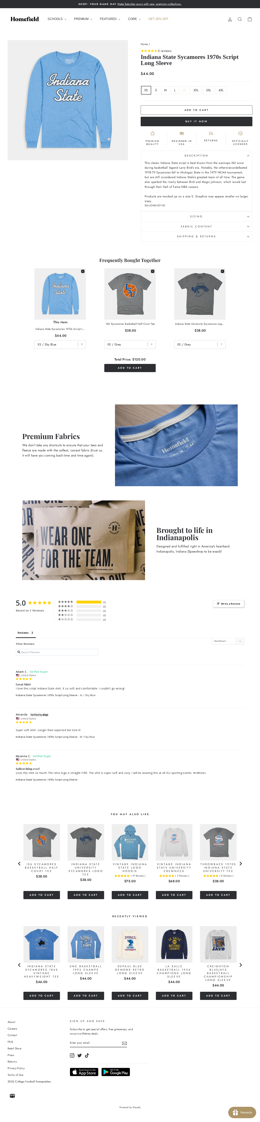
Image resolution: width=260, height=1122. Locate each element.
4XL (221, 90)
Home (144, 44)
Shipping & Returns (196, 236)
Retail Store (14, 1048)
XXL (196, 90)
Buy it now (196, 121)
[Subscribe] (124, 1043)
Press (11, 1055)
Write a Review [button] (230, 603)
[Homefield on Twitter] (79, 1055)
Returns (12, 1061)
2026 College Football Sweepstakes (29, 1081)
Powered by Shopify (130, 1107)
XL (184, 90)
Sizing (196, 216)
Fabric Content (196, 226)
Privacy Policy (16, 1068)
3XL (208, 90)
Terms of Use (15, 1075)
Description (197, 155)
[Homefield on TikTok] (87, 1055)
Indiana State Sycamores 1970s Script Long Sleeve (46, 695)
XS (146, 90)
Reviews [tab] (23, 632)
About (11, 1022)
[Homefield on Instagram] (72, 1055)
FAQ (10, 1042)
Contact (12, 1035)
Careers (12, 1029)
